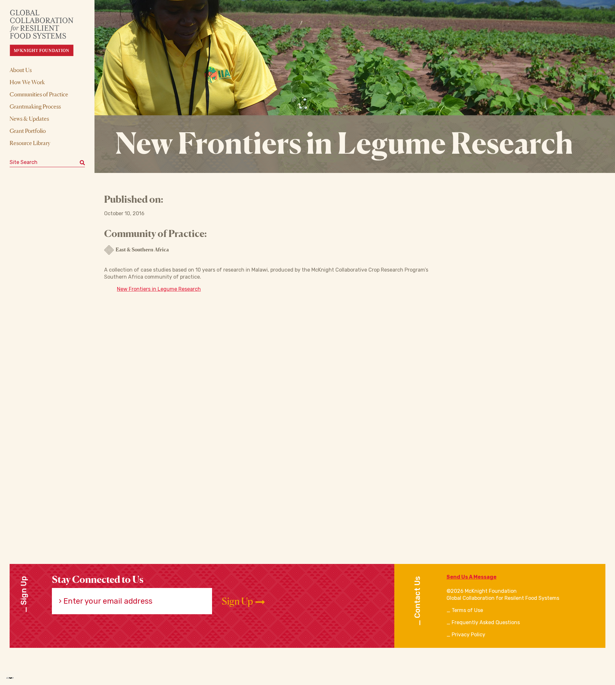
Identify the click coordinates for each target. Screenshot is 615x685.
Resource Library (30, 142)
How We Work (27, 82)
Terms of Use (467, 610)
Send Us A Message (471, 577)
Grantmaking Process (35, 106)
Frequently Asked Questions (486, 622)
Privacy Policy (468, 635)
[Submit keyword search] (82, 162)
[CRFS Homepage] (47, 33)
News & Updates (29, 118)
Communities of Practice (39, 94)
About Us (21, 69)
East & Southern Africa (142, 249)
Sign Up (238, 601)
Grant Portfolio (28, 130)
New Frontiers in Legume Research (159, 289)
